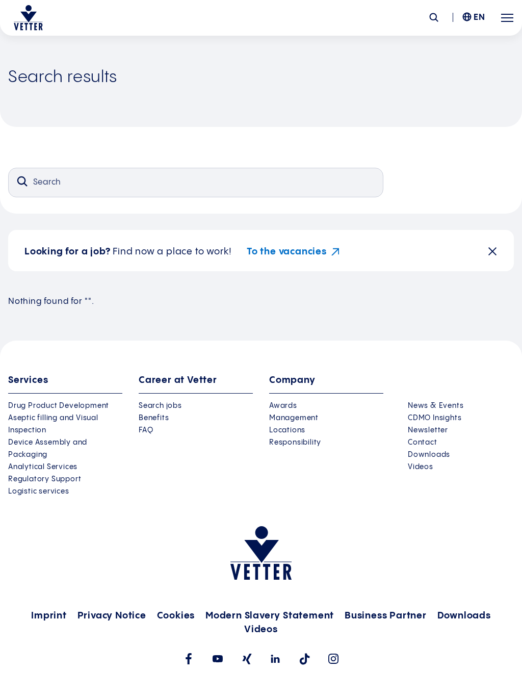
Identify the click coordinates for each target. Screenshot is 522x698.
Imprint (49, 616)
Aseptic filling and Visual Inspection (53, 424)
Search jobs (160, 405)
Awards (283, 405)
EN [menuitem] (479, 17)
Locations (287, 430)
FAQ (146, 430)
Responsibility (295, 442)
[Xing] (246, 659)
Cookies (176, 616)
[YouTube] (217, 659)
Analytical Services (42, 467)
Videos (420, 467)
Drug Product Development (58, 405)
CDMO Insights (434, 418)
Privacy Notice (111, 616)
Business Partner (386, 616)
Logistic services (38, 491)
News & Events (435, 405)
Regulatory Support (44, 479)
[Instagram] (333, 659)
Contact (422, 442)
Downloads (429, 454)
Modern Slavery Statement (269, 616)
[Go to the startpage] (28, 18)
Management (294, 418)
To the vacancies (287, 251)
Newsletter (428, 430)
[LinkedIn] (275, 659)
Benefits (154, 418)
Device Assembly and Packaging (47, 448)
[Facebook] (188, 659)
